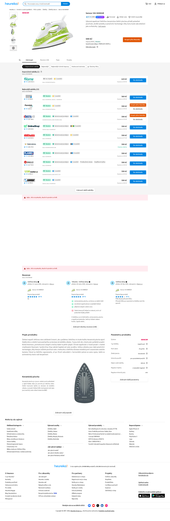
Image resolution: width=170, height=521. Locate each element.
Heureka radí (42, 482)
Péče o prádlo (37, 10)
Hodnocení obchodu (78, 67)
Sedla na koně (11, 429)
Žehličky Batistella (53, 439)
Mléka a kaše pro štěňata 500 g (16, 449)
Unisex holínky (11, 442)
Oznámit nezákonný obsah (13, 496)
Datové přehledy (77, 491)
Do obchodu (138, 80)
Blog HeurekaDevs (11, 493)
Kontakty (8, 479)
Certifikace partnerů (111, 485)
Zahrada (131, 442)
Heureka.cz (12, 10)
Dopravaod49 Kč (122, 156)
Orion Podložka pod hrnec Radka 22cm (100, 431)
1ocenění (59, 79)
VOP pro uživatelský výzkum (47, 496)
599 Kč (124, 106)
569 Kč (124, 96)
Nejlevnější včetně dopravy (60, 67)
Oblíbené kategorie (14, 425)
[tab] (29, 60)
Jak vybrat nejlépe (55, 447)
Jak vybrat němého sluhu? (55, 453)
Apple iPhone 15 (134, 429)
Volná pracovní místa (11, 485)
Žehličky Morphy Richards (55, 437)
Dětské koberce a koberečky (15, 434)
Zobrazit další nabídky (85, 190)
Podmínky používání (11, 482)
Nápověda (75, 499)
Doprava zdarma (122, 147)
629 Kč (124, 79)
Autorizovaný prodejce (61, 116)
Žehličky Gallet (52, 429)
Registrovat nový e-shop (79, 479)
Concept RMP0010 (94, 437)
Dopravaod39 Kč (122, 119)
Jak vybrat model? (53, 450)
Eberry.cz (140, 284)
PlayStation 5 (133, 437)
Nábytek (131, 444)
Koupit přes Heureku (138, 105)
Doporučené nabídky (32, 67)
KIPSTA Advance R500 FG (96, 439)
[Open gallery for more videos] (13, 48)
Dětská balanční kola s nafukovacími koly (19, 452)
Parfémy (131, 431)
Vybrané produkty (95, 425)
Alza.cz (52, 284)
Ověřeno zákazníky (111, 477)
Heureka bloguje (10, 491)
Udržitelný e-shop (110, 491)
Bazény (131, 434)
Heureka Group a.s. (76, 511)
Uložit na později (136, 17)
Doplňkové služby (99, 162)
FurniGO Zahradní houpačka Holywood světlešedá (103, 444)
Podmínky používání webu (106, 511)
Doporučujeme (134, 425)
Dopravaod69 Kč (122, 82)
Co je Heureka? (9, 477)
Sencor (96, 284)
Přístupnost (8, 499)
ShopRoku (108, 479)
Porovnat (112, 17)
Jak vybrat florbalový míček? (56, 455)
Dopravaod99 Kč (122, 109)
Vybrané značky (53, 425)
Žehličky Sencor (53, 10)
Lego (130, 439)
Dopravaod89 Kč (122, 99)
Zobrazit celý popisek (63, 413)
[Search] (19, 60)
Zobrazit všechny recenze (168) (85, 327)
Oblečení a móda (134, 447)
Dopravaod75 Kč (122, 138)
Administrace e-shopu (78, 477)
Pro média (8, 488)
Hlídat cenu (123, 17)
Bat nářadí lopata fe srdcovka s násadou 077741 (102, 429)
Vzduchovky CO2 (12, 447)
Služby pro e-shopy (77, 482)
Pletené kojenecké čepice (15, 444)
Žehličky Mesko (52, 434)
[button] (29, 60)
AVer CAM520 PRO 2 (94, 442)
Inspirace (108, 488)
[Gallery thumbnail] (13, 15)
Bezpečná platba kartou (45, 493)
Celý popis (102, 26)
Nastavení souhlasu (44, 488)
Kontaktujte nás (143, 475)
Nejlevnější (45, 67)
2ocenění (76, 144)
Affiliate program (77, 493)
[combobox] (42, 4)
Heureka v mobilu (43, 479)
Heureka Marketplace (78, 485)
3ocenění (78, 126)
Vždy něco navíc (91, 47)
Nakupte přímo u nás (44, 485)
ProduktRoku (109, 482)
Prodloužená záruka (86, 162)
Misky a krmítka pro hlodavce (15, 439)
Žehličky (45, 10)
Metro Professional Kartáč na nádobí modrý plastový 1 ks (105, 434)
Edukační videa (76, 496)
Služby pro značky (77, 488)
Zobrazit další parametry (129, 380)
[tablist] (74, 60)
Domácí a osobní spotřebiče (24, 10)
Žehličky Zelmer (52, 431)
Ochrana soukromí (43, 491)
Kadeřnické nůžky (12, 431)
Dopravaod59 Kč (122, 174)
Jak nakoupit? (42, 477)
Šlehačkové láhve (12, 437)
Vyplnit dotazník (143, 485)
